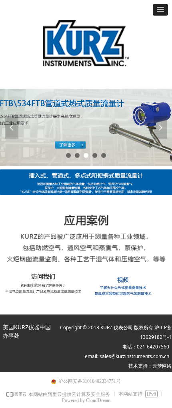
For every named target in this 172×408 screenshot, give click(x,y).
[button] (160, 10)
